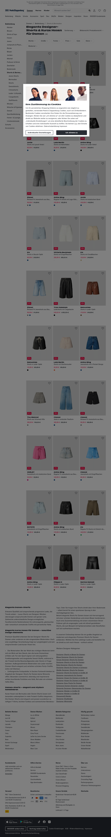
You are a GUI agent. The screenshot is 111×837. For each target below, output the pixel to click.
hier (75, 124)
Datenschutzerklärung (51, 126)
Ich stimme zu (72, 133)
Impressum (63, 126)
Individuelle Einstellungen (39, 133)
